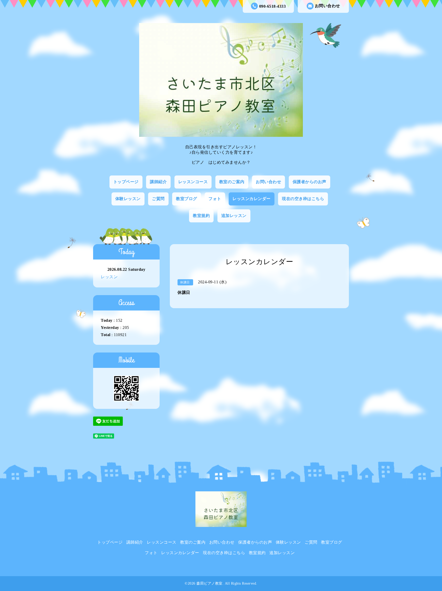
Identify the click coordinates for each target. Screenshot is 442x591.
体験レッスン (128, 198)
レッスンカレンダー (252, 198)
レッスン (109, 277)
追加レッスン (234, 215)
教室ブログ (186, 198)
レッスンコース (193, 182)
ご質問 (158, 198)
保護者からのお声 (309, 182)
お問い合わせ (327, 6)
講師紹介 (158, 182)
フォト (214, 198)
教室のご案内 (232, 182)
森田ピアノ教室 (209, 583)
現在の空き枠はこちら (303, 198)
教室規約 (201, 215)
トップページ (126, 182)
